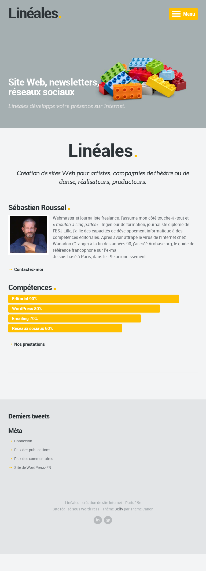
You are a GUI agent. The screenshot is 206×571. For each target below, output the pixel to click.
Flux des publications (32, 449)
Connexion (23, 440)
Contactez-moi (28, 269)
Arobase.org (160, 244)
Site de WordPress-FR (32, 467)
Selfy (119, 508)
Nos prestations (29, 344)
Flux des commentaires (33, 458)
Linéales (33, 13)
